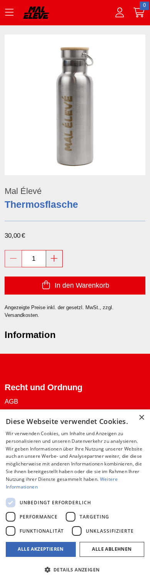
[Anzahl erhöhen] (54, 258)
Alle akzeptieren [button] (40, 549)
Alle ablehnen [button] (112, 549)
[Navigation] (11, 13)
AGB (11, 401)
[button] (75, 569)
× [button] (141, 418)
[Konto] (119, 12)
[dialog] (75, 496)
